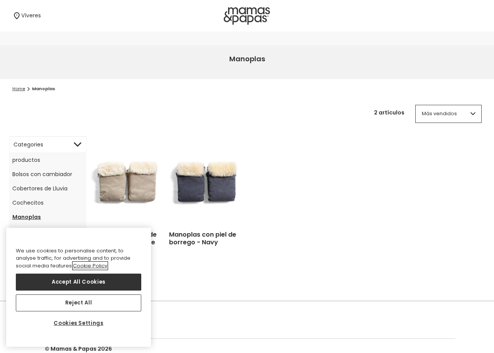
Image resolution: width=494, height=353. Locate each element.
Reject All (78, 302)
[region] (78, 287)
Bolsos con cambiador (42, 174)
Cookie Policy (90, 265)
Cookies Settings (78, 323)
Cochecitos (28, 203)
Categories (28, 144)
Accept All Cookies (78, 282)
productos (26, 160)
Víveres (33, 15)
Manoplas (26, 217)
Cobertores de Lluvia (40, 188)
